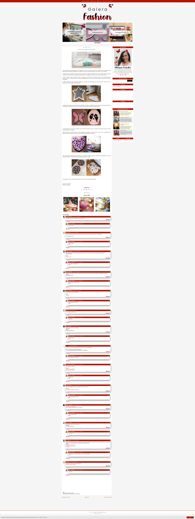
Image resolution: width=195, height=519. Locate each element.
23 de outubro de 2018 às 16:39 (79, 452)
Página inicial (87, 497)
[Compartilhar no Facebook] (82, 190)
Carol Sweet (68, 440)
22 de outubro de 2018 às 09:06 (77, 290)
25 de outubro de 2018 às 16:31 (79, 223)
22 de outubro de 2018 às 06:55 (76, 216)
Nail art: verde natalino (124, 111)
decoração (88, 192)
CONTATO (100, 1)
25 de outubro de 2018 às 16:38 (79, 317)
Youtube (77, 389)
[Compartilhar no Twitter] (84, 190)
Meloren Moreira (69, 290)
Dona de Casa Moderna (70, 364)
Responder (108, 219)
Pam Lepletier (68, 326)
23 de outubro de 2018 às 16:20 (79, 300)
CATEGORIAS (94, 1)
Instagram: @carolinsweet (70, 445)
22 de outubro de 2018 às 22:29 (76, 422)
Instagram (73, 389)
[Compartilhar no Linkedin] (89, 190)
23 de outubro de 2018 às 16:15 (79, 241)
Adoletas (67, 295)
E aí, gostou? (68, 389)
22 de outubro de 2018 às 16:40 (79, 364)
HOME (84, 1)
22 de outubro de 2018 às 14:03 (76, 326)
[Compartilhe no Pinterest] (87, 190)
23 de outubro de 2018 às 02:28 (75, 440)
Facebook (76, 407)
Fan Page (68, 446)
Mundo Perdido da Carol (70, 444)
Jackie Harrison (69, 216)
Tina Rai (67, 461)
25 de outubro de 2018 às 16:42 (79, 355)
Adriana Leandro (71, 223)
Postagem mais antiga (108, 497)
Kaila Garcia (68, 232)
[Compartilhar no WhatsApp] (91, 190)
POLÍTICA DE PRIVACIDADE (108, 1)
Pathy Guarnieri (69, 251)
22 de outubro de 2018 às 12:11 (73, 310)
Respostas (68, 221)
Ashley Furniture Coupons (70, 464)
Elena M (67, 310)
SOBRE (88, 1)
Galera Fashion (92, 512)
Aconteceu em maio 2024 (120, 32)
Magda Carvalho (69, 404)
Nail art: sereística (123, 130)
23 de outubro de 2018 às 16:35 (79, 431)
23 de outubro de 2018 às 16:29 (79, 375)
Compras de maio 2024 (97, 32)
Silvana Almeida (69, 271)
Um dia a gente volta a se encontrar (124, 124)
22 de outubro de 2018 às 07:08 (75, 232)
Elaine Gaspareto (98, 513)
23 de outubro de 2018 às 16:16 (79, 262)
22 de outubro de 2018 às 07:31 (76, 251)
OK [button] (190, 517)
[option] (74, 32)
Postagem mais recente (66, 497)
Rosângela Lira (69, 385)
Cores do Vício (68, 256)
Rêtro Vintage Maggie (70, 407)
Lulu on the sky (69, 422)
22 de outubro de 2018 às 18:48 (76, 385)
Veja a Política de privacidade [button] (42, 517)
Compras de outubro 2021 (124, 117)
